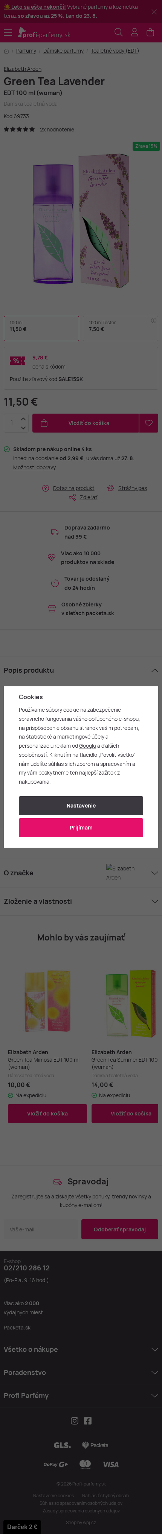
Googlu (87, 745)
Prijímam (81, 827)
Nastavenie (81, 805)
